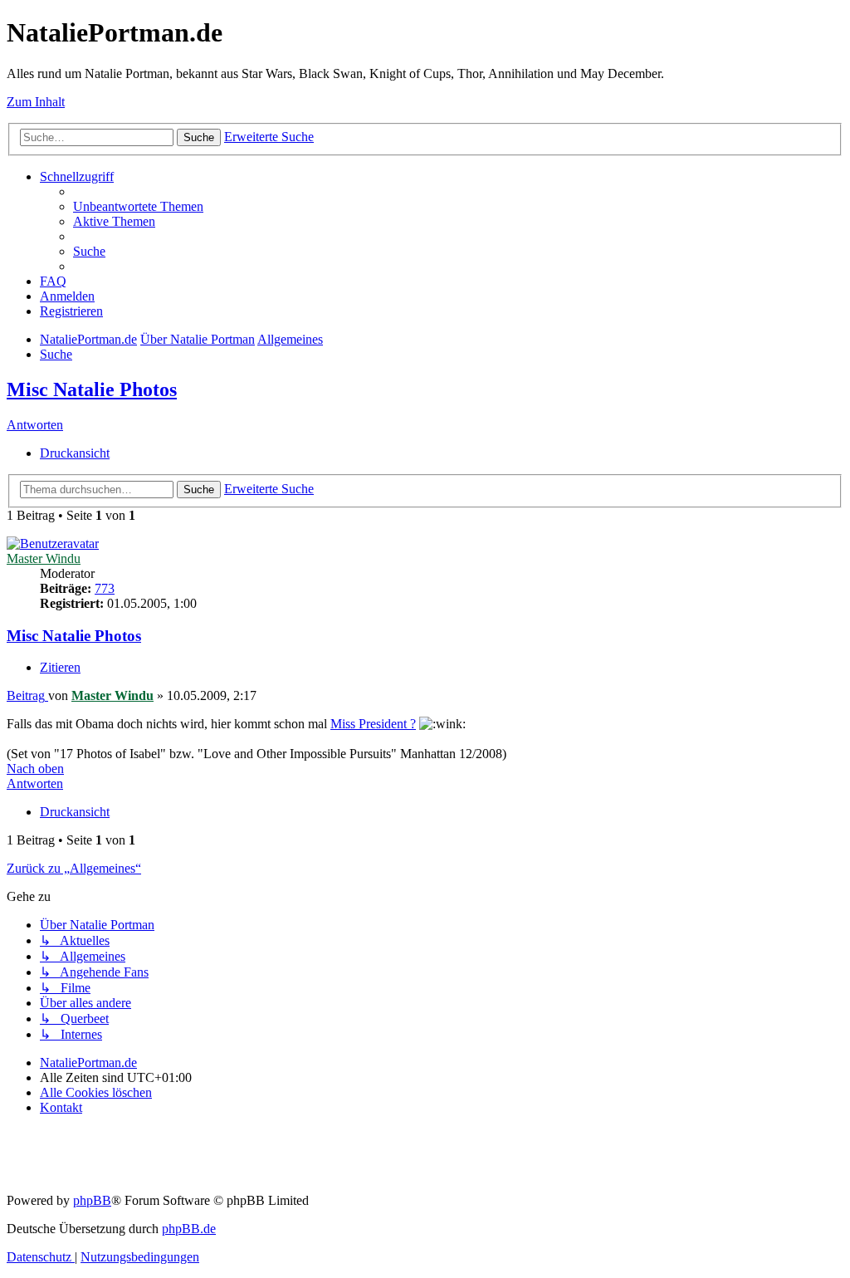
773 (105, 588)
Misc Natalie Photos (92, 389)
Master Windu (44, 558)
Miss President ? (373, 724)
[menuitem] (138, 206)
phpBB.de (189, 1229)
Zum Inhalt (36, 102)
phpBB (92, 1200)
